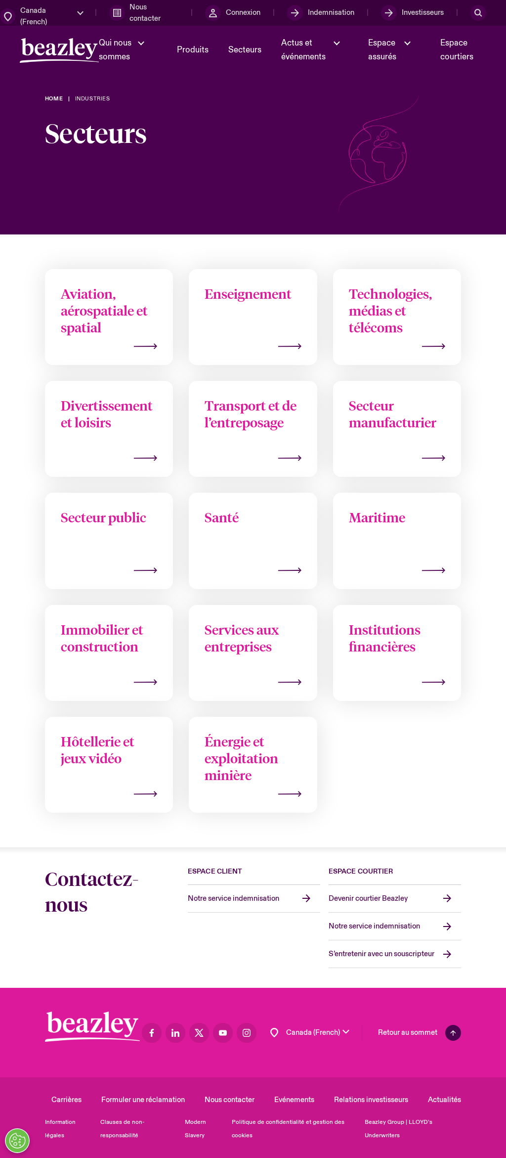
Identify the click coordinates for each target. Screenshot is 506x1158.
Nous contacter (229, 1100)
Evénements (294, 1100)
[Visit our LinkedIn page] (175, 1033)
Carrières (66, 1100)
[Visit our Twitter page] (199, 1033)
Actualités (444, 1100)
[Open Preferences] (17, 1140)
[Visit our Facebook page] (152, 1033)
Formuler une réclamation (143, 1100)
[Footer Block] (92, 1027)
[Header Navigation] (59, 50)
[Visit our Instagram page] (246, 1033)
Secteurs (244, 50)
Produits (193, 50)
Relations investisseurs (371, 1100)
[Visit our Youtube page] (223, 1033)
